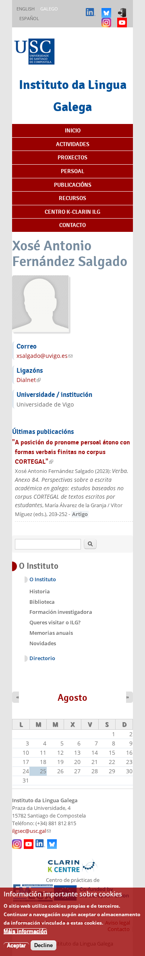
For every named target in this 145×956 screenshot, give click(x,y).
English (26, 9)
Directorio (42, 658)
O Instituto (42, 579)
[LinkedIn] (91, 9)
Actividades (72, 144)
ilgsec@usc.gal (31, 831)
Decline (43, 945)
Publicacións (72, 185)
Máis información (25, 931)
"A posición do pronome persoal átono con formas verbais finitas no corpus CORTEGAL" (71, 451)
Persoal (72, 171)
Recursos (72, 198)
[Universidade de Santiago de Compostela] (35, 52)
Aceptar (16, 945)
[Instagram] (107, 19)
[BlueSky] (107, 9)
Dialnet (29, 380)
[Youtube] (123, 19)
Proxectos (72, 157)
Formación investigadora (60, 611)
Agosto (72, 697)
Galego (49, 9)
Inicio (73, 130)
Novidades (42, 643)
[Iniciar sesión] (123, 9)
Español (29, 18)
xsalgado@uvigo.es (44, 355)
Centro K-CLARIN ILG (72, 212)
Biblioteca (42, 601)
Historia (39, 591)
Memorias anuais (51, 632)
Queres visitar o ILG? (55, 622)
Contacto (72, 225)
